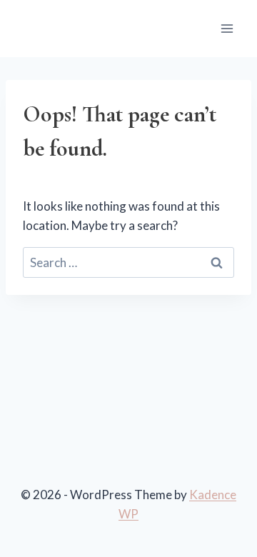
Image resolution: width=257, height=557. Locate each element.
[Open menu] (226, 28)
